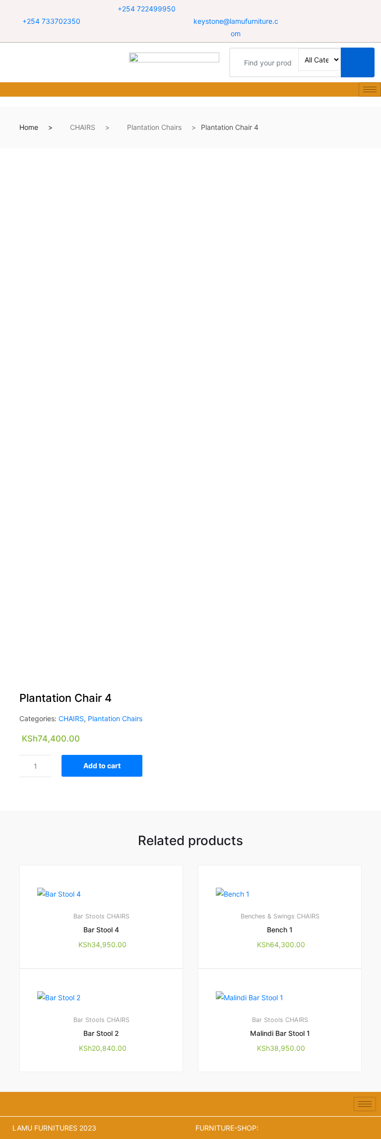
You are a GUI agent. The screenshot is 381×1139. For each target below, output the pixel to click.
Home (28, 127)
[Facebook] (318, 9)
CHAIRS (82, 127)
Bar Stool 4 (101, 929)
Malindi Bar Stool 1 (280, 1033)
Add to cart (102, 765)
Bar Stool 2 (101, 1033)
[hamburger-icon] (370, 89)
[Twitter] (331, 9)
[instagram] (343, 9)
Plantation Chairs (154, 127)
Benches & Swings (268, 916)
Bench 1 (280, 929)
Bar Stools (89, 916)
